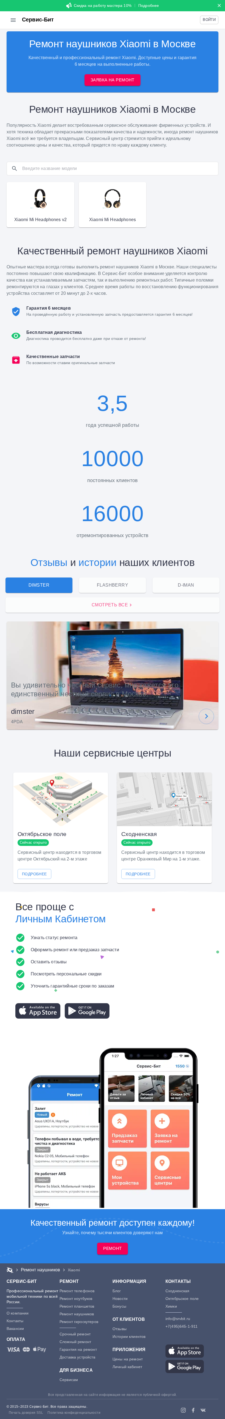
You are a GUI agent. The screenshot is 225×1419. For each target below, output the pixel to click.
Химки (171, 1306)
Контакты (15, 1321)
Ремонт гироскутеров (79, 1321)
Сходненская (177, 1291)
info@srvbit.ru (177, 1318)
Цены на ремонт (128, 1359)
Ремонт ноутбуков (76, 1298)
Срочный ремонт (75, 1334)
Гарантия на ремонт (78, 1349)
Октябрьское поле (182, 1298)
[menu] (13, 20)
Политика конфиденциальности (73, 1413)
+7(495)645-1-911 (181, 1326)
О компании (18, 1313)
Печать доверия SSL (26, 1413)
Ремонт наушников (77, 1314)
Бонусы (119, 1306)
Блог (117, 1291)
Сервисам (69, 1379)
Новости (120, 1298)
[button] (209, 20)
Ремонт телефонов (77, 1291)
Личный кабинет (127, 1367)
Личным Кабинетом (60, 919)
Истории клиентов (129, 1336)
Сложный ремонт (75, 1342)
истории (97, 562)
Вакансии (15, 1328)
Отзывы (49, 562)
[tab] (38, 585)
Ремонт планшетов (77, 1306)
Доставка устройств (77, 1357)
